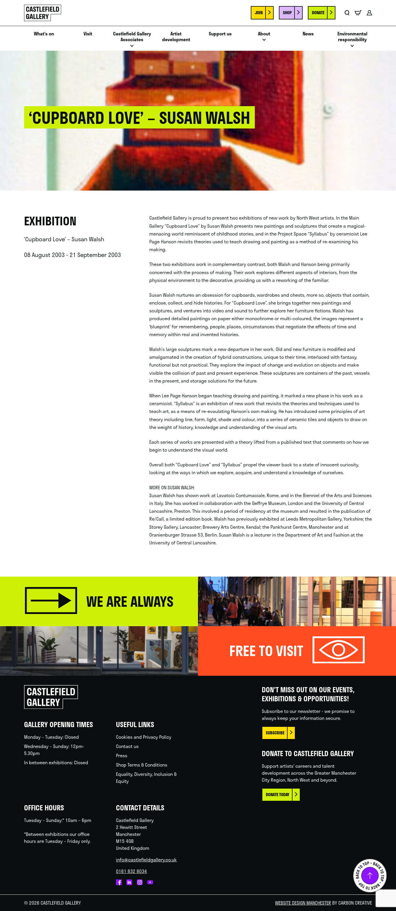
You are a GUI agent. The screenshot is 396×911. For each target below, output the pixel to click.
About (264, 34)
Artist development (176, 37)
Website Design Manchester (303, 902)
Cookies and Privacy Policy (143, 736)
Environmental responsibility (352, 37)
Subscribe (275, 733)
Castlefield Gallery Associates (132, 37)
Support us (220, 34)
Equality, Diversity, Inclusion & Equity (146, 777)
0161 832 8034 (131, 871)
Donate (318, 13)
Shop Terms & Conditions (141, 764)
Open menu (132, 47)
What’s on (44, 34)
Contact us (127, 746)
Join (259, 13)
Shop (287, 13)
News (308, 34)
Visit (87, 34)
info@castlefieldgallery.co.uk (146, 859)
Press (121, 755)
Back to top (370, 875)
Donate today (277, 795)
